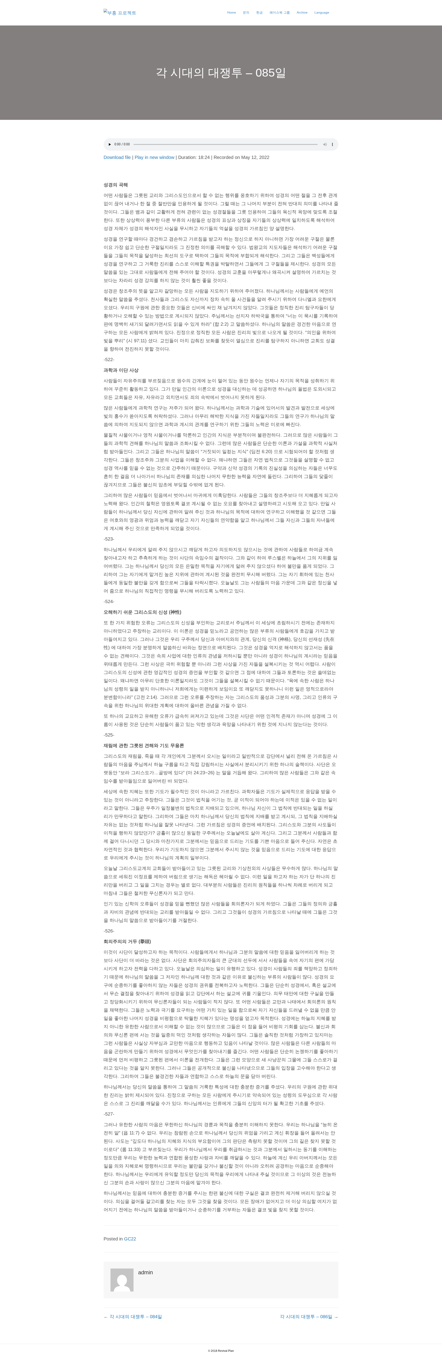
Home (231, 12)
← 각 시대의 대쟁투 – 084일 (133, 1316)
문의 (246, 12)
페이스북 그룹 (280, 12)
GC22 (130, 1238)
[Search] (335, 12)
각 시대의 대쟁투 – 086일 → (309, 1316)
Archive (302, 12)
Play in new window (154, 157)
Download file (117, 157)
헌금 (259, 12)
